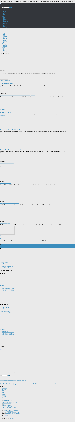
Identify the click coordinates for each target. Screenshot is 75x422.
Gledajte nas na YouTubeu (13, 402)
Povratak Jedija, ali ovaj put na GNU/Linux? (10, 129)
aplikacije (5, 383)
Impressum (5, 25)
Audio (4, 10)
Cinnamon (11, 383)
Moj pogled (5, 41)
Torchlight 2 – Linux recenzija (6, 83)
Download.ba (4, 389)
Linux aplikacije (4, 9)
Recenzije (4, 17)
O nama (3, 48)
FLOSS (24, 383)
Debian (13, 378)
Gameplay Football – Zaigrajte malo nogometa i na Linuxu (13, 149)
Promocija (4, 26)
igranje (33, 378)
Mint (53, 383)
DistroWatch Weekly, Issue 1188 (6, 330)
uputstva (20, 380)
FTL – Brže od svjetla (5, 223)
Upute (4, 18)
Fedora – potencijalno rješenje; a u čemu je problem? (12, 412)
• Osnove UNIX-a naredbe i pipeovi (5, 263)
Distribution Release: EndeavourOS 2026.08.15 (8, 290)
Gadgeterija (3, 390)
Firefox (22, 383)
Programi (4, 14)
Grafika (4, 12)
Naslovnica (3, 8)
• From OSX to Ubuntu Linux (4, 262)
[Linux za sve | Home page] (1, 5)
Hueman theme (11, 418)
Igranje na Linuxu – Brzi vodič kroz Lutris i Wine (11, 71)
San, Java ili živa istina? (10, 411)
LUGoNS (3, 392)
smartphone (7, 380)
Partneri (4, 50)
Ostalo (4, 15)
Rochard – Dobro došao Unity (7, 163)
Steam (10, 380)
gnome (28, 383)
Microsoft (51, 383)
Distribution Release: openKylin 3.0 (7, 333)
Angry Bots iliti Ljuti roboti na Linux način (9, 203)
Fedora (21, 383)
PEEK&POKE (3, 394)
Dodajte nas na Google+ (12, 401)
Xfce (25, 380)
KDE (40, 378)
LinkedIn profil (9, 403)
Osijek (59, 383)
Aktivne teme (5, 22)
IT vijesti (3, 391)
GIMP (26, 383)
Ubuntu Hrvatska (4, 396)
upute (18, 380)
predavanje (64, 383)
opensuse (57, 383)
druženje (17, 378)
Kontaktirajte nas (5, 27)
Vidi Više (3, 397)
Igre (3, 13)
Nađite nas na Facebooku (13, 404)
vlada (23, 380)
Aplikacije (1, 80)
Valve (22, 380)
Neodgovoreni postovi (6, 20)
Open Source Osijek (4, 393)
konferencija (43, 383)
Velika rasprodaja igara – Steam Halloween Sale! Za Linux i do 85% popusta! (17, 95)
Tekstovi (3, 16)
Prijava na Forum (5, 23)
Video (4, 34)
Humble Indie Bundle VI (5, 183)
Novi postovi (5, 45)
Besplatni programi (4, 388)
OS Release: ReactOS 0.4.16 (5, 287)
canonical (8, 378)
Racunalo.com (4, 395)
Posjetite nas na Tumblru (13, 406)
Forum (3, 43)
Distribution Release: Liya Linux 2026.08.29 (8, 289)
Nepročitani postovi (6, 21)
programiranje (67, 383)
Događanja (5, 19)
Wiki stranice (4, 24)
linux (48, 383)
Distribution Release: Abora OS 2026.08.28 (8, 288)
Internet (4, 11)
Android (2, 378)
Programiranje (5, 38)
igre (36, 378)
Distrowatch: (3, 285)
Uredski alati (5, 36)
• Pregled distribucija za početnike (5, 267)
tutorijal (12, 380)
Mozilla (55, 383)
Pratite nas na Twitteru (12, 407)
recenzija (2, 380)
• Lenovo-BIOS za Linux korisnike (5, 308)
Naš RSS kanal (8, 405)
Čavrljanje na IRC (9, 400)
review (5, 380)
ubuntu (14, 380)
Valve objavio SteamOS (5, 112)
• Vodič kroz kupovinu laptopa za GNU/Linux (6, 266)
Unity (17, 380)
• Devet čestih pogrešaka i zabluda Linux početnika (7, 312)
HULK (31, 383)
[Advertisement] (5, 255)
